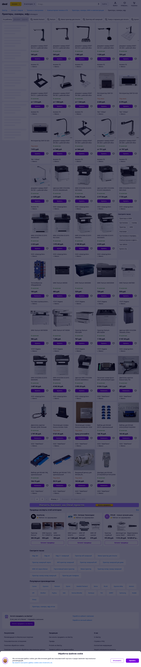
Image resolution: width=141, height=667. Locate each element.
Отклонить (117, 661)
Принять (132, 661)
